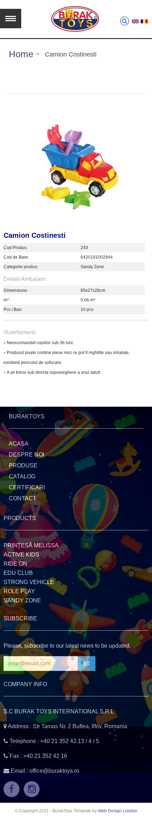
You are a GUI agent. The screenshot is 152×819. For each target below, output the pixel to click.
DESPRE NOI (26, 455)
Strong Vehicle (29, 582)
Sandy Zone (22, 600)
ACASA (19, 444)
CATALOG (22, 476)
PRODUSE (23, 465)
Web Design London (118, 810)
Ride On (15, 564)
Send (86, 663)
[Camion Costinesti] (76, 167)
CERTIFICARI (27, 487)
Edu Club (18, 573)
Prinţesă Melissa (31, 545)
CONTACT (22, 498)
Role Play (19, 591)
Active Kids (21, 555)
